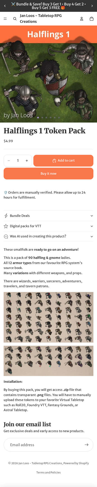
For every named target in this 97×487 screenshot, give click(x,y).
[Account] (82, 19)
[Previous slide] (5, 6)
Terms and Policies (48, 472)
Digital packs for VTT (25, 226)
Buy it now (48, 174)
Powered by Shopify (76, 463)
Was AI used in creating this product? (38, 236)
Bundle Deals (20, 216)
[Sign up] (86, 445)
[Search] (15, 19)
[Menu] (5, 19)
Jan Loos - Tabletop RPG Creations (40, 463)
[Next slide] (92, 6)
